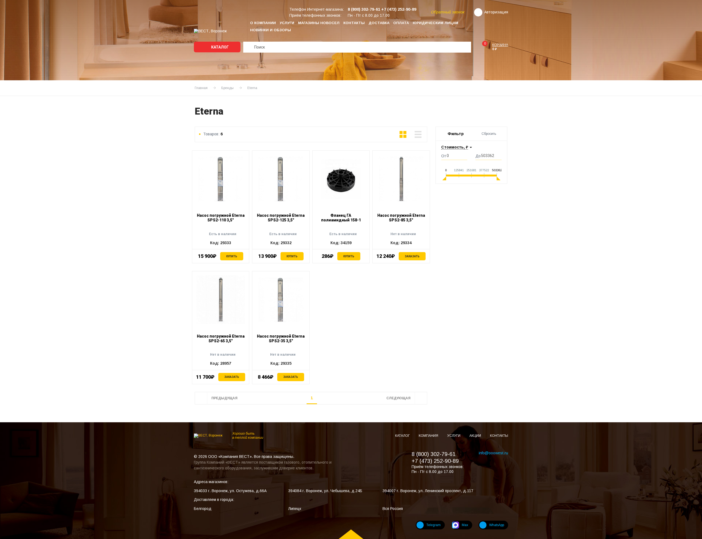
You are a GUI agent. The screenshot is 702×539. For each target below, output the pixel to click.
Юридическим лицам (435, 23)
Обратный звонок (448, 12)
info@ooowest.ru (493, 453)
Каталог (219, 47)
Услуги (287, 23)
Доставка (379, 23)
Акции (475, 436)
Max (465, 525)
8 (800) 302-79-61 (433, 454)
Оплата (401, 23)
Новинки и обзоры (270, 30)
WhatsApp (496, 525)
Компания (429, 436)
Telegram (433, 525)
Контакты (354, 23)
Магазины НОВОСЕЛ (318, 23)
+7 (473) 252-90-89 (435, 461)
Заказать (412, 256)
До (478, 156)
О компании (263, 23)
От (443, 156)
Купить (231, 256)
